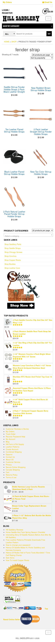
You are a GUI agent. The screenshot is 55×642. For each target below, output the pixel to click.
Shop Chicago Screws (13, 252)
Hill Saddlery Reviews (14, 529)
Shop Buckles (9, 264)
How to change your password (18, 545)
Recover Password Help (15, 436)
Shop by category (11, 26)
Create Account (12, 449)
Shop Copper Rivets (12, 260)
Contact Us (10, 457)
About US (9, 459)
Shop (13, 41)
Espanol (9, 454)
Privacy (9, 464)
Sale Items (10, 557)
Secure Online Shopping (15, 467)
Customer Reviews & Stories (17, 429)
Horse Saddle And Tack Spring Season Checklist (25, 532)
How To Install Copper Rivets (17, 560)
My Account (10, 439)
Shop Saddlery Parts (12, 244)
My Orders (7, 2)
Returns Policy (11, 475)
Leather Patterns (12, 446)
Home (6, 41)
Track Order (10, 434)
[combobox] (28, 235)
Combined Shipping (14, 452)
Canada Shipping (13, 469)
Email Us (48, 2)
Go (49, 33)
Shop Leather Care (12, 268)
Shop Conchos (10, 256)
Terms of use (11, 477)
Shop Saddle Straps (12, 248)
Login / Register (7, 11)
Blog (7, 441)
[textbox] (28, 236)
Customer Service (13, 462)
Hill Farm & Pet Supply (15, 444)
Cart (7, 472)
